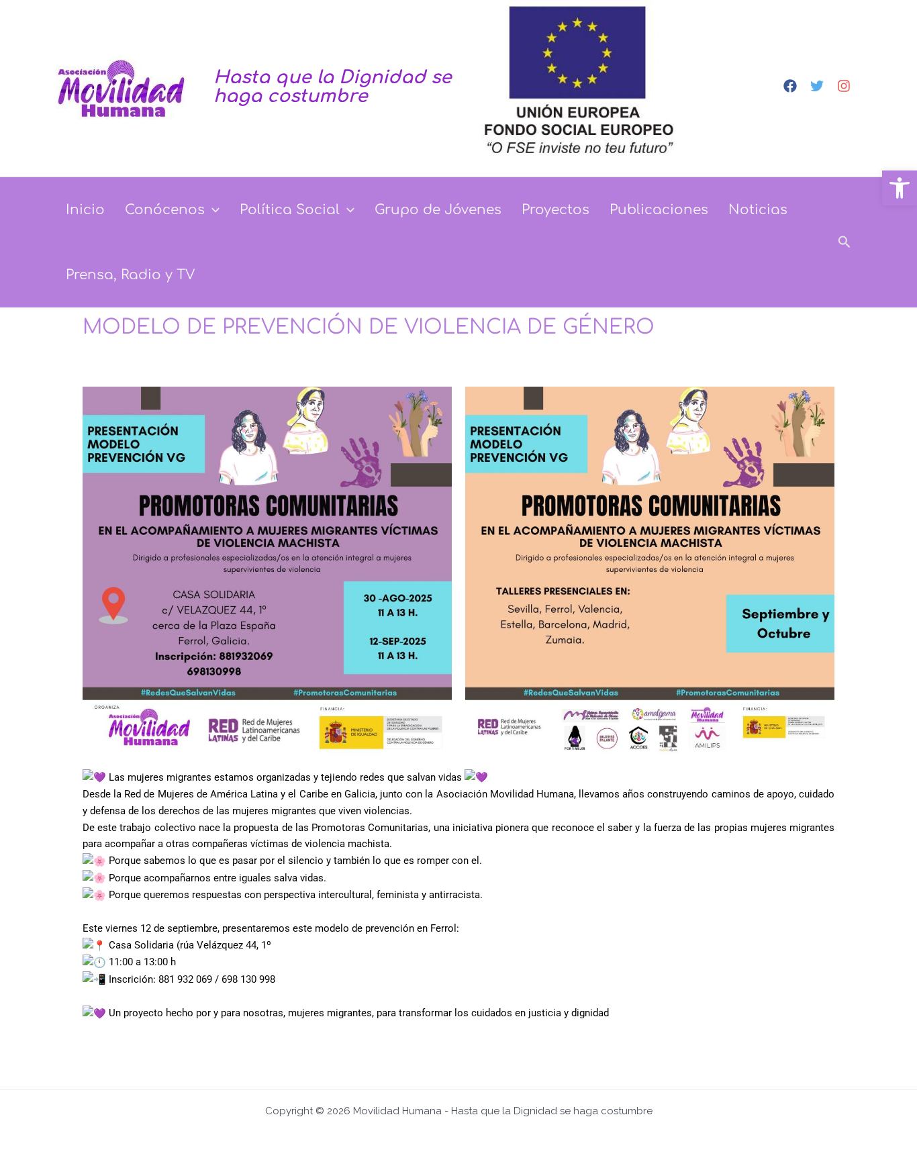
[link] (899, 187)
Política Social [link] (290, 209)
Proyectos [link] (555, 209)
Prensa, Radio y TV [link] (130, 275)
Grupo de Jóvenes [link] (438, 209)
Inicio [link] (85, 209)
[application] (212, 209)
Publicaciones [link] (659, 209)
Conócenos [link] (165, 209)
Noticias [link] (757, 209)
